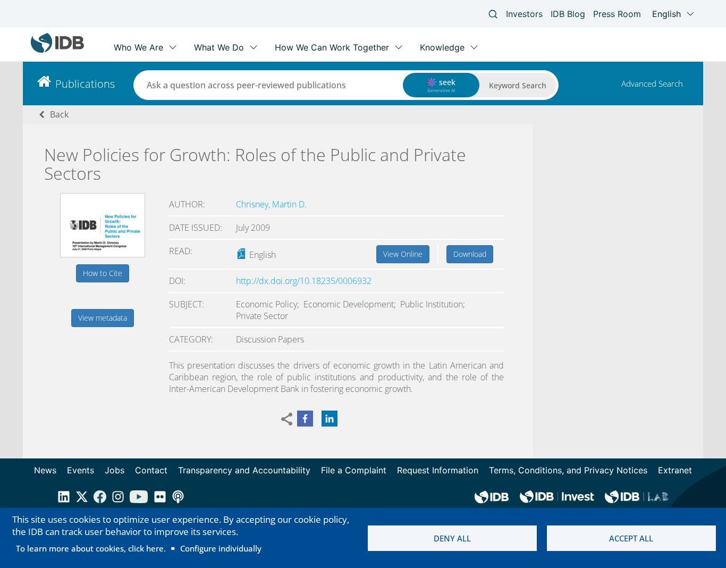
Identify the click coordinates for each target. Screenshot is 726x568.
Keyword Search (517, 85)
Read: (180, 251)
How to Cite (102, 273)
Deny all (452, 538)
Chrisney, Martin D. (271, 204)
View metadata (102, 318)
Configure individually (220, 548)
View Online (403, 254)
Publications (85, 84)
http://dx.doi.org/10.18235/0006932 (304, 281)
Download (469, 254)
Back (59, 114)
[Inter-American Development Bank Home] (57, 50)
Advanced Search (652, 83)
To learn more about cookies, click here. (91, 548)
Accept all (631, 538)
